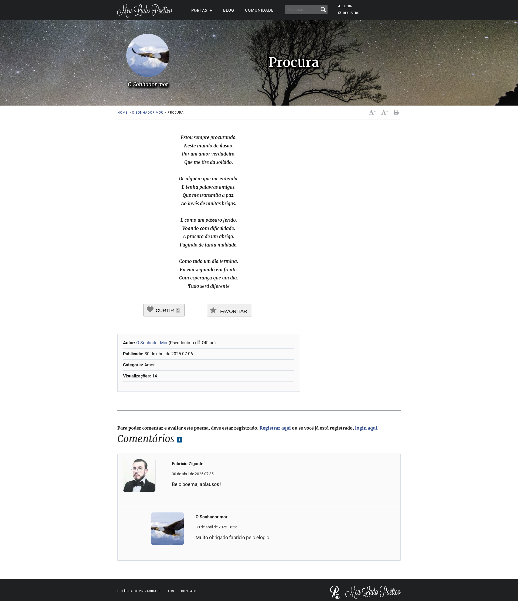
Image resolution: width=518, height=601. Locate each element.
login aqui (366, 428)
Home (122, 112)
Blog (228, 10)
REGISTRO (351, 13)
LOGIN (347, 6)
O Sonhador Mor (152, 342)
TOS (171, 591)
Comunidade (259, 10)
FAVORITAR (233, 311)
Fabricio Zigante (187, 463)
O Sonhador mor (147, 112)
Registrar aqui (275, 428)
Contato (189, 591)
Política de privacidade (139, 591)
